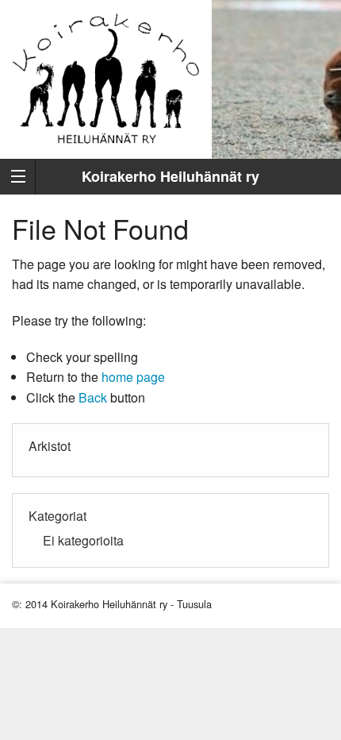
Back (93, 397)
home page (133, 377)
